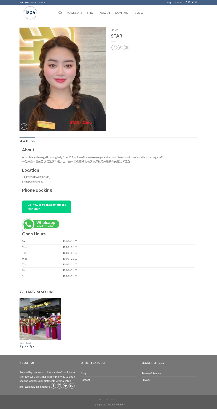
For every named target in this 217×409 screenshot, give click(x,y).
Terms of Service (151, 373)
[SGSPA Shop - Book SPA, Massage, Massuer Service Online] (36, 12)
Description (27, 141)
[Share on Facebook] (114, 47)
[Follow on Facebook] (186, 2)
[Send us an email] (196, 2)
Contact (179, 2)
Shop (91, 12)
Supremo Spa (26, 346)
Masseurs (74, 12)
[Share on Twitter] (120, 47)
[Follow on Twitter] (193, 2)
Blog (169, 2)
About (105, 12)
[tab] (27, 140)
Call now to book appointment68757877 (46, 207)
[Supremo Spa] (40, 319)
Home (114, 30)
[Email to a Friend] (126, 47)
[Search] (60, 12)
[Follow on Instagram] (189, 2)
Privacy (146, 379)
